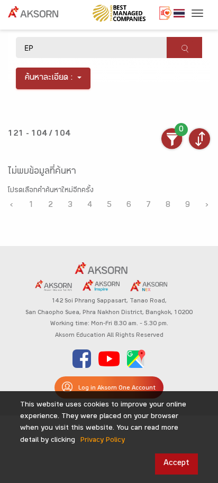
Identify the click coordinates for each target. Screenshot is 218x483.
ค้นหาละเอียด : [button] (49, 78)
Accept (176, 463)
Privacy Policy (102, 441)
